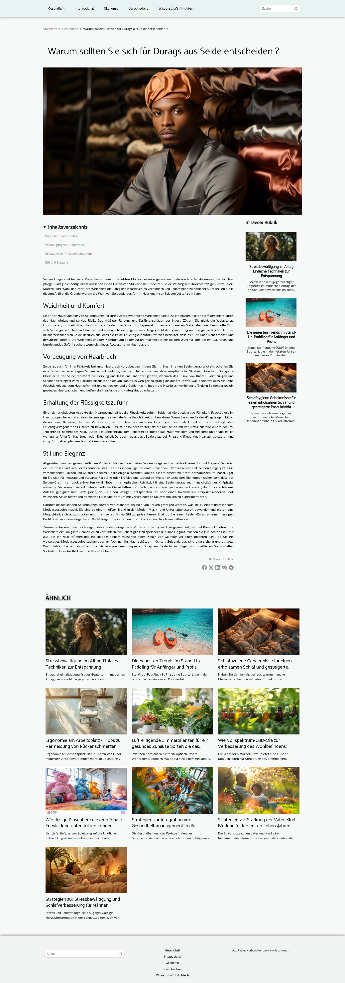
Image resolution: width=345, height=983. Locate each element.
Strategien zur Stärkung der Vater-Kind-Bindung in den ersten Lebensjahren (257, 823)
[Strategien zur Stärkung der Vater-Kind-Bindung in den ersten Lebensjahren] (258, 790)
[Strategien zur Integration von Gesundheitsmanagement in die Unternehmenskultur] (172, 790)
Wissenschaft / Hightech (176, 8)
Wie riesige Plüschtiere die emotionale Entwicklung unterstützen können (84, 823)
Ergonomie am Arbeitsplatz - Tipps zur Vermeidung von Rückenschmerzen (84, 743)
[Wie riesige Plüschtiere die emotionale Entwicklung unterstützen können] (86, 790)
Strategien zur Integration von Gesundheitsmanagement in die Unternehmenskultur (163, 826)
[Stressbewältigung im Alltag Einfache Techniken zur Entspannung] (271, 246)
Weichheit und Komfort (62, 236)
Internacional (84, 8)
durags (95, 325)
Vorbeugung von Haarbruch (65, 245)
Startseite (50, 29)
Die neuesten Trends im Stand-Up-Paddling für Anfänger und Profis (271, 337)
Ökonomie (111, 8)
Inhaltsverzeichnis (68, 227)
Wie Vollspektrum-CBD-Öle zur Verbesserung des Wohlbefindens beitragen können (252, 747)
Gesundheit (56, 8)
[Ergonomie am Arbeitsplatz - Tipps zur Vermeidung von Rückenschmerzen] (86, 710)
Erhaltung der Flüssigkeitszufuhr (68, 253)
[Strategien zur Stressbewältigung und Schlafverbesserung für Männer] (86, 869)
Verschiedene (138, 8)
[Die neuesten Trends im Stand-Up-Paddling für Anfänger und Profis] (271, 312)
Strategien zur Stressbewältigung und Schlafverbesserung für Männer (83, 902)
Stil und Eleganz (56, 262)
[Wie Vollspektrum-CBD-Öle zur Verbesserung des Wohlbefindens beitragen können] (258, 710)
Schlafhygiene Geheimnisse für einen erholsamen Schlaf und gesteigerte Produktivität (271, 402)
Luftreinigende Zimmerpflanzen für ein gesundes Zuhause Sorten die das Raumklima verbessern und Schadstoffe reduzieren (171, 750)
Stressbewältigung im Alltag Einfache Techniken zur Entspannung (271, 271)
